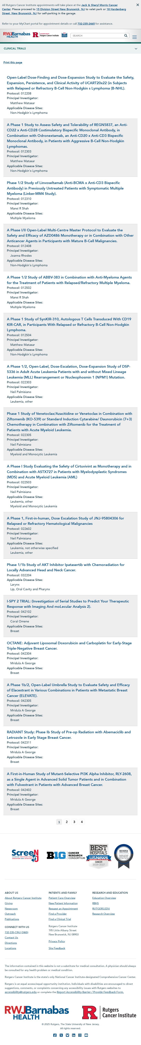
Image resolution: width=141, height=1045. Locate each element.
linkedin (73, 1035)
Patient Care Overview (62, 898)
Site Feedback (57, 948)
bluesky (67, 1035)
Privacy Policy (57, 941)
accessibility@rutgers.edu (21, 992)
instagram (80, 1035)
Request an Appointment (63, 908)
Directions (11, 943)
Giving (9, 903)
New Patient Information (63, 903)
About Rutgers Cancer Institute (23, 898)
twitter (61, 1035)
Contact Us (11, 937)
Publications (12, 919)
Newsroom (11, 908)
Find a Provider (58, 914)
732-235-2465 (86, 24)
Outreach (10, 914)
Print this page (12, 62)
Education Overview (104, 898)
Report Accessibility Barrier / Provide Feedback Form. (90, 992)
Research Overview (103, 914)
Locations (10, 948)
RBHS (95, 903)
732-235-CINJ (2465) (16, 932)
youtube (86, 1035)
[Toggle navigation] (134, 37)
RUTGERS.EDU (101, 908)
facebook (55, 1035)
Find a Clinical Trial (60, 919)
